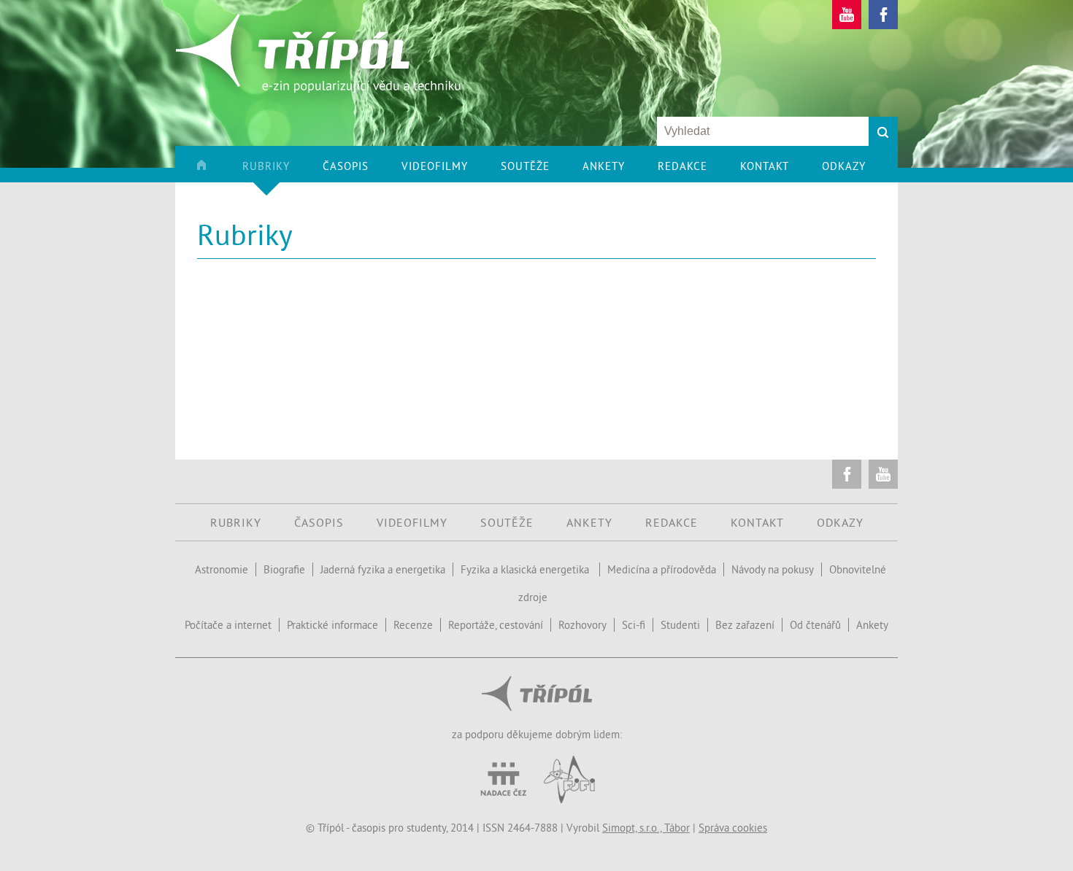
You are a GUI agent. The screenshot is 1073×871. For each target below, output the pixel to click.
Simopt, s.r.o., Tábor (646, 828)
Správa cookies (733, 828)
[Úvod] (217, 171)
